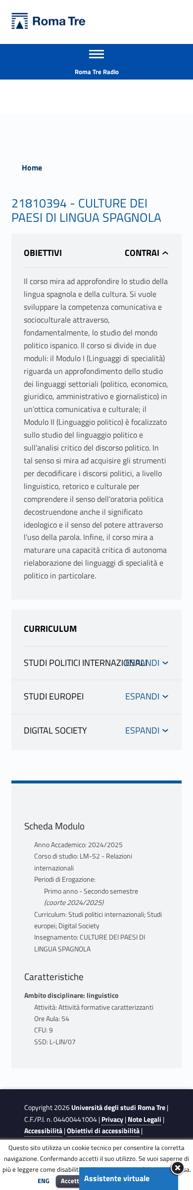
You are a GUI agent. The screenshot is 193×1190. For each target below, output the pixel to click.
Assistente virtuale (116, 1178)
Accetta (72, 1181)
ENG (43, 1181)
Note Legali (144, 1119)
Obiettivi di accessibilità (103, 1130)
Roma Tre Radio (97, 72)
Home (32, 167)
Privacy (112, 1119)
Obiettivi (43, 252)
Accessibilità (43, 1130)
